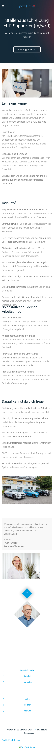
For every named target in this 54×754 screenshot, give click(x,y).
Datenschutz (29, 733)
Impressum (42, 730)
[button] (3, 6)
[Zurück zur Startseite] (27, 6)
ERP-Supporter (25, 49)
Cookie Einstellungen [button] (11, 740)
